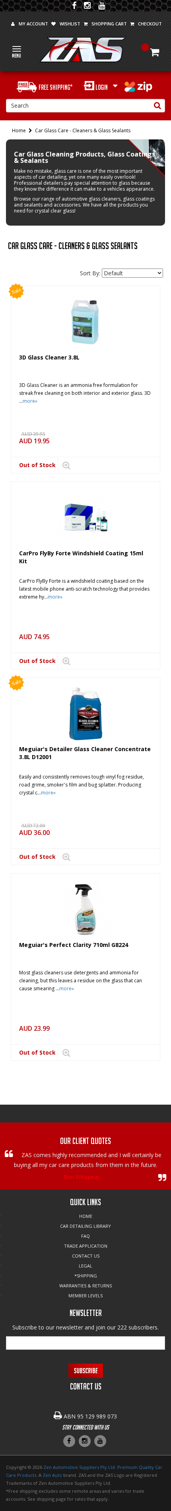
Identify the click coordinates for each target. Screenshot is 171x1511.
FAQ (85, 1236)
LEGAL (85, 1266)
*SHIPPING (85, 1276)
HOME (85, 1216)
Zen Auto (52, 1475)
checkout (150, 24)
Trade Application (85, 1246)
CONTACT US (85, 1256)
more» (30, 401)
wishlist (70, 24)
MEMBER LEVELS (85, 1295)
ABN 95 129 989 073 (90, 1416)
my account (33, 24)
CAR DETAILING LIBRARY (85, 1226)
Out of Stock (37, 465)
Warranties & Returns (85, 1286)
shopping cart (109, 24)
